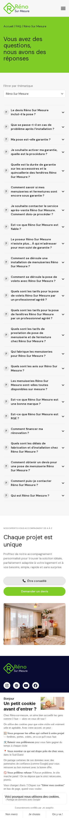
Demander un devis (34, 591)
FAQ (18, 26)
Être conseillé (36, 581)
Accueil (8, 26)
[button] (63, 8)
